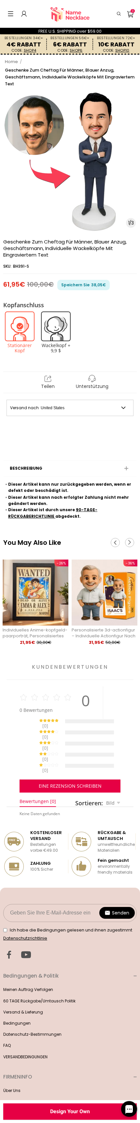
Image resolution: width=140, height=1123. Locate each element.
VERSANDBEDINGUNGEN (25, 1034)
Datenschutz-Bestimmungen (32, 1011)
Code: (23, 50)
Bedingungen (17, 1000)
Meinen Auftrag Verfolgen (28, 966)
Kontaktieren (15, 1078)
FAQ (7, 1022)
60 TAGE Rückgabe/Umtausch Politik (39, 978)
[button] (10, 14)
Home (11, 62)
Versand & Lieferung (23, 989)
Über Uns (12, 1067)
